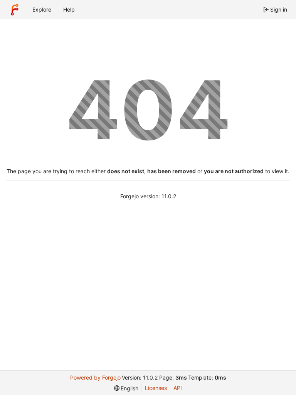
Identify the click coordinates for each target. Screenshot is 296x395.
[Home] (14, 10)
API (177, 388)
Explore (41, 9)
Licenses (156, 388)
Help (69, 9)
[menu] (126, 388)
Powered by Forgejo (95, 377)
